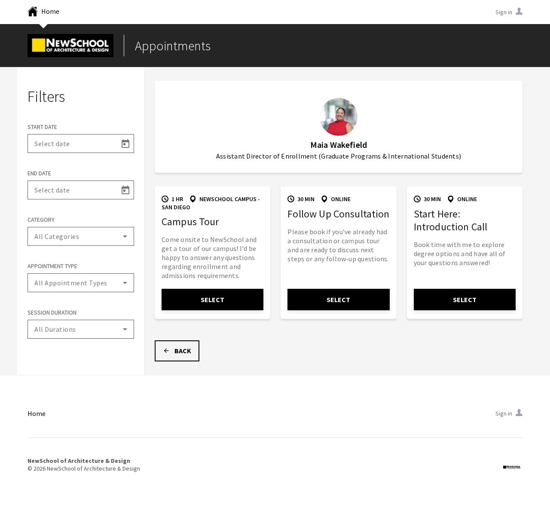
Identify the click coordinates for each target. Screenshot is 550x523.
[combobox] (80, 236)
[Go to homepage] (70, 45)
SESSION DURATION (52, 312)
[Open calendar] (125, 144)
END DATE (39, 173)
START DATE (42, 127)
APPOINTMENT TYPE (52, 266)
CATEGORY (41, 219)
